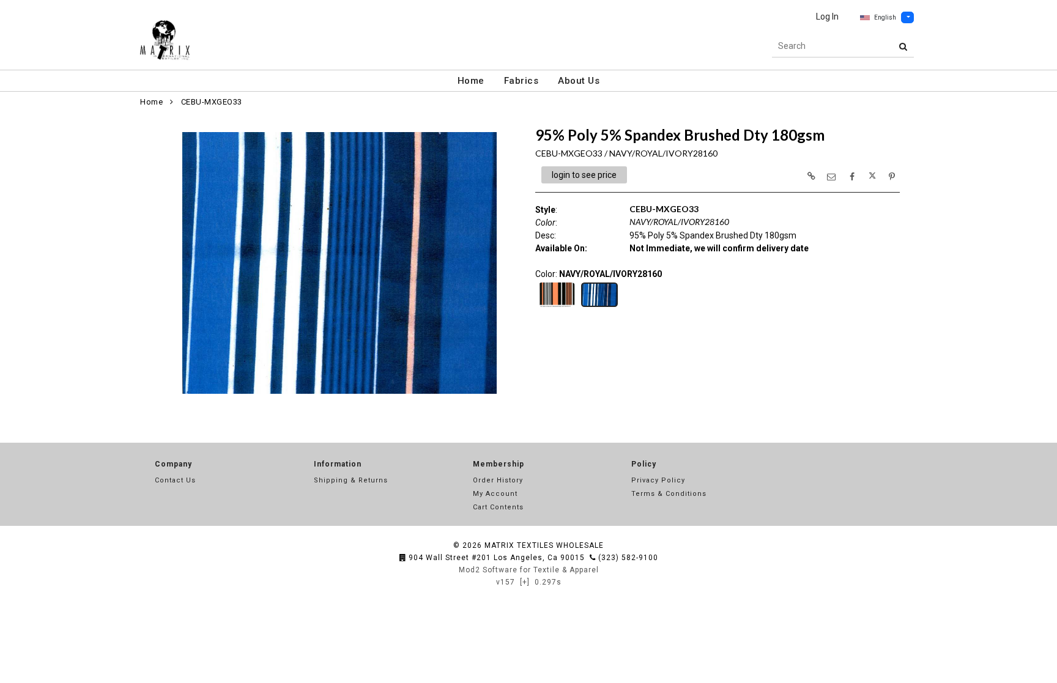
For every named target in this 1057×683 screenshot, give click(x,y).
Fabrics (521, 80)
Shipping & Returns (351, 480)
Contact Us (175, 480)
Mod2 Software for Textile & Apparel (529, 570)
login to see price (584, 175)
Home (471, 80)
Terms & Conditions (669, 494)
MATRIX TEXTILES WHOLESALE (544, 545)
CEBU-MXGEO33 (211, 101)
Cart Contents (498, 507)
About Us (578, 80)
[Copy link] (811, 176)
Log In (827, 16)
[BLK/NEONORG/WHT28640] (556, 306)
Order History (498, 480)
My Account (495, 494)
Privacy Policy (658, 480)
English (885, 17)
